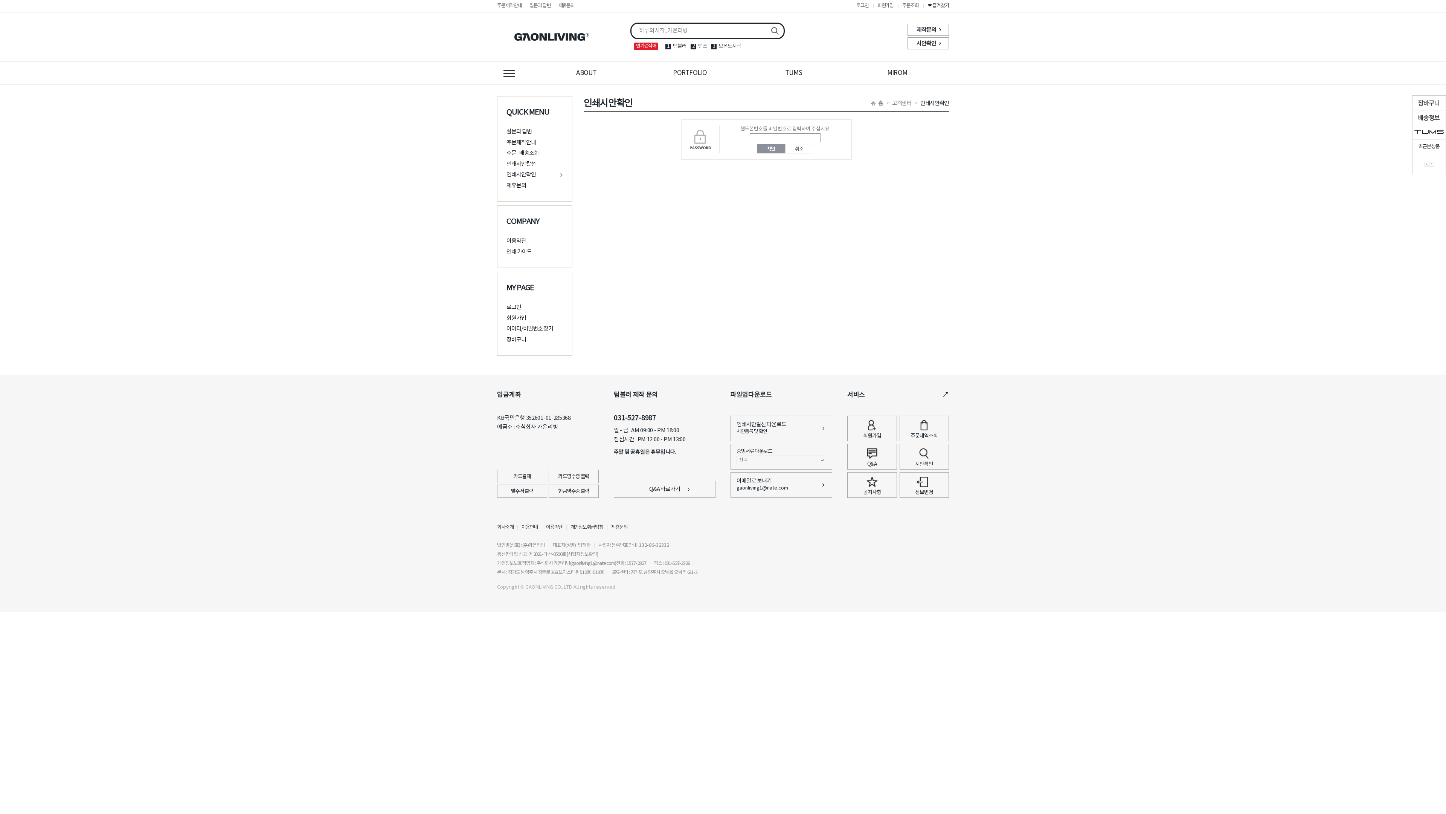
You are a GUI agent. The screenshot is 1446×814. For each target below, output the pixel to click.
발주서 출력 (522, 491)
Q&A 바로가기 (664, 489)
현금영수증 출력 (573, 491)
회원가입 (885, 6)
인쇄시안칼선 (521, 164)
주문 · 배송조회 (522, 153)
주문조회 (910, 6)
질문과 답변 (540, 6)
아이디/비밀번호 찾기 (529, 329)
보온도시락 (729, 46)
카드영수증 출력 (573, 477)
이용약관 (516, 241)
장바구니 (516, 340)
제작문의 (926, 30)
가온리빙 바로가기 (551, 36)
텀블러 (679, 46)
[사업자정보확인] (582, 554)
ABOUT (586, 73)
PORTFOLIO (690, 73)
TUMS (793, 73)
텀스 (702, 46)
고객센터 (901, 103)
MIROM (897, 73)
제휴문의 (566, 6)
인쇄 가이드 (519, 252)
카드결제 (522, 477)
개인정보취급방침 (587, 527)
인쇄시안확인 (521, 174)
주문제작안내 (509, 6)
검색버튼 (775, 31)
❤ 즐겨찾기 (938, 6)
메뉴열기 (509, 73)
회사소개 (505, 527)
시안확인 (926, 43)
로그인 (862, 6)
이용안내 (530, 527)
